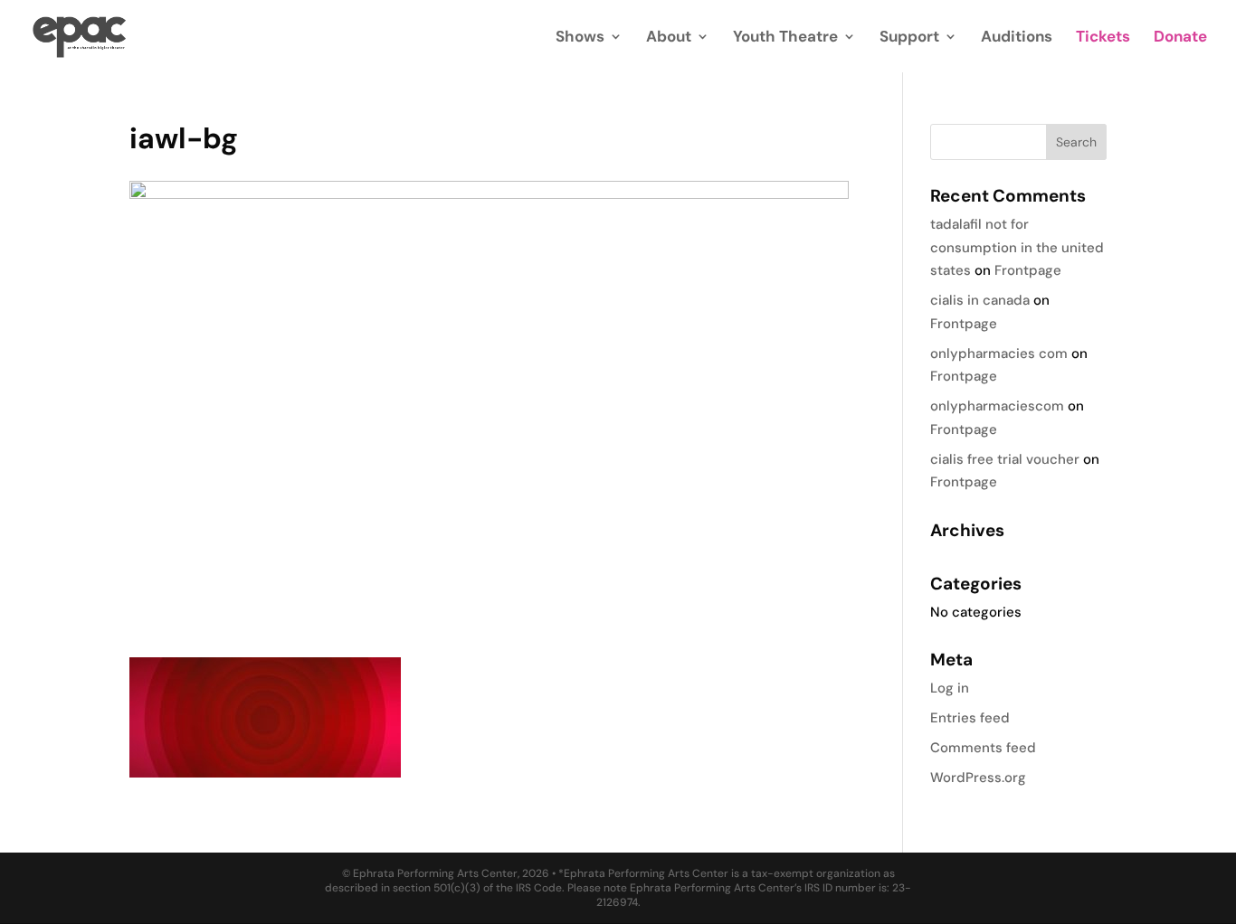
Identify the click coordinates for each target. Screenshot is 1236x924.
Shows (580, 38)
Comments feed (983, 748)
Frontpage (1027, 270)
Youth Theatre (785, 38)
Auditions (1016, 38)
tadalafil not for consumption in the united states (1017, 247)
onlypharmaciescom (997, 406)
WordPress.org (978, 777)
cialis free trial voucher (1004, 459)
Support (909, 38)
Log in (949, 688)
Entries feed (970, 718)
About (668, 38)
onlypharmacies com (999, 353)
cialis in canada (980, 300)
